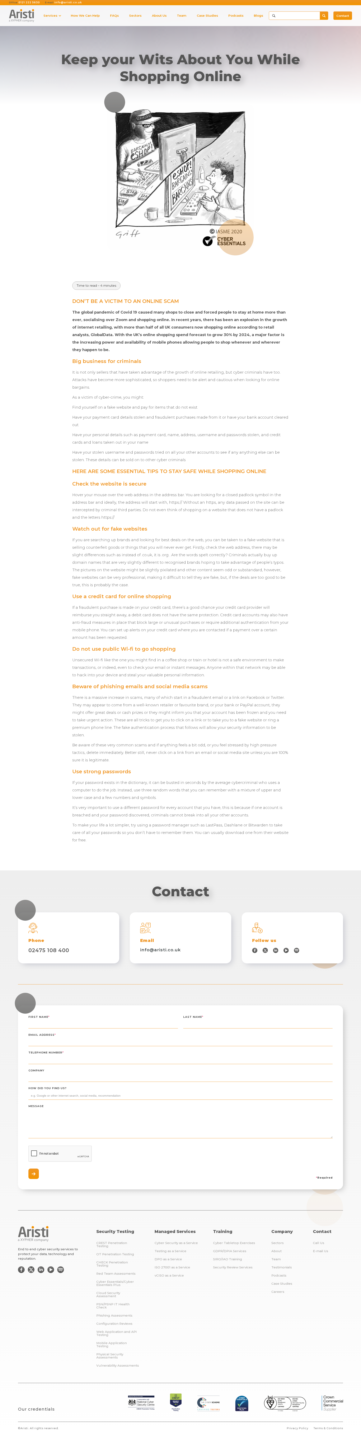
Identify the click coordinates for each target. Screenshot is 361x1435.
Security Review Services (233, 1267)
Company (36, 1070)
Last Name (193, 1017)
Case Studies (281, 1284)
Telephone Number (46, 1052)
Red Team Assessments (116, 1274)
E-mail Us (320, 1251)
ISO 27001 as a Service (172, 1267)
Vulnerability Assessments (117, 1365)
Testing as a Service (170, 1251)
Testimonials (281, 1267)
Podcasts (278, 1275)
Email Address (42, 1035)
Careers (277, 1292)
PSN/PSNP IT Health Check (113, 1305)
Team (276, 1259)
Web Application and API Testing (116, 1333)
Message (36, 1106)
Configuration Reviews (114, 1324)
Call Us (318, 1243)
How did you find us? (47, 1088)
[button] (51, 15)
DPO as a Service (168, 1259)
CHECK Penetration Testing (112, 1263)
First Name (39, 1017)
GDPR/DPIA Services (229, 1251)
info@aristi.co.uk (63, 2)
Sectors (277, 1243)
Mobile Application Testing (111, 1344)
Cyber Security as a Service (176, 1243)
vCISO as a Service (169, 1275)
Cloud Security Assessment (108, 1294)
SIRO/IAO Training (227, 1259)
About (276, 1251)
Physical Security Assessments (109, 1355)
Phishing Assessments (114, 1315)
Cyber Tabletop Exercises (234, 1243)
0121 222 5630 (24, 2)
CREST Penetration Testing (111, 1244)
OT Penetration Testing (115, 1254)
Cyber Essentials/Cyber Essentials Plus (115, 1283)
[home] (21, 15)
